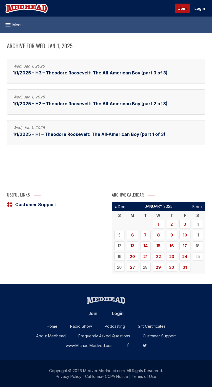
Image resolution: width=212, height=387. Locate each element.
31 (185, 267)
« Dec (120, 206)
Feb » (197, 206)
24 (184, 256)
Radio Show (81, 326)
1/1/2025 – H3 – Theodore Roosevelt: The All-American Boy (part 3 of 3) (90, 73)
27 (132, 267)
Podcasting (115, 326)
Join (182, 8)
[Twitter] (145, 345)
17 (185, 245)
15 (158, 245)
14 (145, 245)
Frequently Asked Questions (104, 336)
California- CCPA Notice (106, 376)
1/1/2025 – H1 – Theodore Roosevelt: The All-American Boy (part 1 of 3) (89, 134)
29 (158, 267)
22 (158, 256)
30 (171, 267)
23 (171, 256)
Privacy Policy (68, 376)
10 (185, 235)
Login (199, 8)
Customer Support (35, 204)
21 (145, 256)
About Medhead (51, 336)
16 (171, 245)
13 (132, 245)
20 (132, 256)
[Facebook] (128, 345)
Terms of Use (144, 376)
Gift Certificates (152, 326)
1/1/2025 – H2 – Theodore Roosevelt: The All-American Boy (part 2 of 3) (90, 103)
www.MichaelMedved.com (89, 345)
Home (52, 326)
